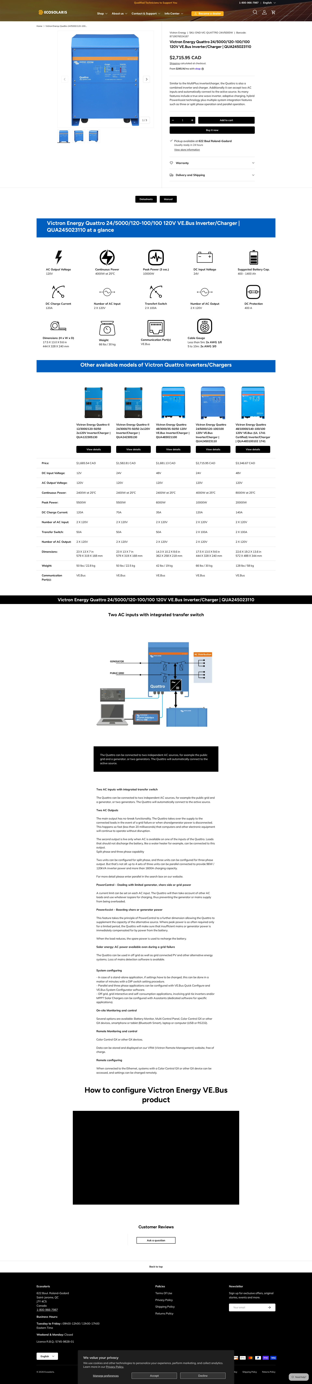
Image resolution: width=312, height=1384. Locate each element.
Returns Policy (164, 1313)
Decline (203, 1375)
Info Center (172, 13)
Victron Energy (178, 32)
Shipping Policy (165, 1306)
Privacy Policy (164, 1300)
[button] (273, 12)
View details (94, 449)
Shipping (175, 63)
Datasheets (146, 199)
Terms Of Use (163, 1293)
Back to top (156, 1266)
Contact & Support (144, 13)
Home (39, 26)
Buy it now (212, 130)
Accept (154, 1375)
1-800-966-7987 (249, 2)
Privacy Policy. (115, 1366)
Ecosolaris (49, 1372)
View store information (187, 149)
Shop (100, 13)
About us (118, 13)
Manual (168, 199)
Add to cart (226, 120)
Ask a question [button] (156, 1240)
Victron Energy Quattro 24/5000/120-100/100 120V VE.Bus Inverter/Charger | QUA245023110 (66, 26)
